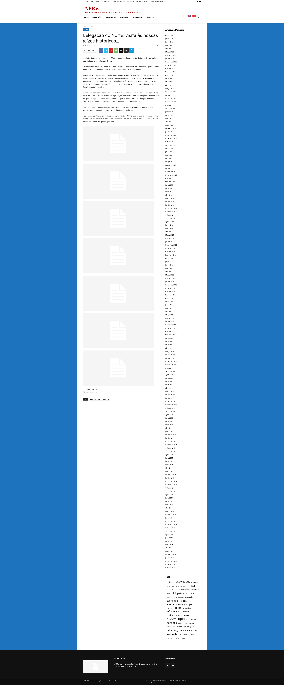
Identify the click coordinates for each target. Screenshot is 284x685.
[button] (198, 17)
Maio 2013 (169, 544)
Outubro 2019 (170, 291)
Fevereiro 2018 (170, 355)
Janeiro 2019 (169, 321)
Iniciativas (186, 612)
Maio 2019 (169, 308)
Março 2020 (169, 275)
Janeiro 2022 (169, 205)
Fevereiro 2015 (170, 475)
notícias (171, 615)
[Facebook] (197, 1)
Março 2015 (169, 471)
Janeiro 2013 (169, 558)
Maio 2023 (169, 155)
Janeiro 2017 (169, 398)
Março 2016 (169, 431)
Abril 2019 (168, 311)
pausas (193, 619)
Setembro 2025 (170, 72)
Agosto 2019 (170, 298)
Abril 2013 (168, 548)
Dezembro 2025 (171, 62)
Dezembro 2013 (171, 521)
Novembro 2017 (171, 365)
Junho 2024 (169, 115)
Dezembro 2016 (171, 401)
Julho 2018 (169, 338)
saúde (169, 630)
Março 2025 (169, 88)
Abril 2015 (168, 468)
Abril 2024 (168, 122)
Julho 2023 (169, 148)
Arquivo (86, 29)
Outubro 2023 (170, 142)
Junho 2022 (169, 188)
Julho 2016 (169, 418)
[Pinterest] (111, 50)
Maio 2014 (169, 504)
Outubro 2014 (170, 488)
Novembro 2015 (171, 445)
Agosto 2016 (170, 415)
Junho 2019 (169, 305)
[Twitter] (106, 50)
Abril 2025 (168, 85)
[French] (191, 16)
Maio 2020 (169, 268)
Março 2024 (169, 125)
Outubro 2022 (170, 178)
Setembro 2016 (170, 411)
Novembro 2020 (171, 248)
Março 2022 (169, 198)
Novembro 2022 (171, 175)
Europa (188, 604)
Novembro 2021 (171, 212)
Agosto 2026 (170, 35)
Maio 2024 (169, 118)
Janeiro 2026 (169, 58)
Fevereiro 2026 (170, 55)
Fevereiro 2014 (170, 514)
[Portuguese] (194, 16)
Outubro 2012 (170, 568)
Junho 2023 (169, 152)
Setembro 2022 (170, 182)
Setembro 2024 (170, 108)
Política (180, 623)
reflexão (169, 627)
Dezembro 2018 (171, 325)
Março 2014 (169, 511)
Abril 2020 (168, 271)
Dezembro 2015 (171, 441)
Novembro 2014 (171, 485)
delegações (105, 399)
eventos (169, 608)
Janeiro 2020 (169, 281)
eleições (183, 601)
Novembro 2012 (171, 564)
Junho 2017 (169, 381)
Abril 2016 (168, 428)
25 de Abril (170, 582)
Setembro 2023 (170, 145)
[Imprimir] (126, 50)
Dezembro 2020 (171, 245)
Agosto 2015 (170, 455)
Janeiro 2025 (169, 95)
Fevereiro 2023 (170, 165)
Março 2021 (169, 235)
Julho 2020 (169, 262)
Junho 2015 (169, 461)
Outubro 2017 (170, 368)
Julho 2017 (169, 378)
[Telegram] (131, 50)
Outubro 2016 (170, 408)
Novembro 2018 (171, 328)
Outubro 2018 (170, 331)
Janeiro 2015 (169, 478)
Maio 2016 (169, 425)
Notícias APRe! (182, 615)
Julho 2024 (169, 112)
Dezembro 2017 (171, 361)
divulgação (189, 597)
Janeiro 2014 (169, 518)
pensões (172, 623)
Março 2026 (169, 52)
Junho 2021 (169, 225)
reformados (178, 626)
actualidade (194, 582)
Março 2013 (169, 551)
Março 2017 (169, 391)
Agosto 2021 (170, 222)
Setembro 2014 (170, 491)
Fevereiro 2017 (170, 395)
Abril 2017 (168, 388)
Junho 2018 (169, 341)
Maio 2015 (169, 465)
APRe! (91, 399)
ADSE (168, 586)
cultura (97, 399)
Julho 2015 (169, 458)
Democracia (189, 593)
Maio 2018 (169, 345)
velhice (183, 638)
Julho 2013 (169, 538)
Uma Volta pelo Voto (173, 638)
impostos (187, 608)
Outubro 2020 (170, 252)
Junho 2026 (169, 42)
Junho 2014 (169, 501)
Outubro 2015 (170, 448)
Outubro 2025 (170, 68)
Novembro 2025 (171, 65)
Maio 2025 (169, 82)
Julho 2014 (169, 498)
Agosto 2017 (170, 375)
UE (192, 634)
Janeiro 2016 (169, 438)
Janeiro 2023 (169, 168)
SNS (196, 630)
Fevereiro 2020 (170, 278)
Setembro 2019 (170, 295)
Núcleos (172, 619)
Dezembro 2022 (171, 172)
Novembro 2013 (171, 524)
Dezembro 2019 (171, 285)
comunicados (184, 590)
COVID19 (195, 590)
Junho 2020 (169, 265)
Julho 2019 (169, 301)
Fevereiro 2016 (170, 435)
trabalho (186, 635)
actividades (183, 581)
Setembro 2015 (170, 451)
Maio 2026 (169, 45)
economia (172, 600)
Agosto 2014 (170, 495)
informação (173, 611)
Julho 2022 (169, 185)
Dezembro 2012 (171, 561)
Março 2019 (169, 315)
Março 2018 (169, 351)
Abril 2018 (168, 348)
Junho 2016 (169, 421)
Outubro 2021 (170, 215)
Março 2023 (169, 162)
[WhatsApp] (116, 50)
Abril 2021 (168, 232)
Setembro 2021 (170, 218)
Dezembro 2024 (171, 98)
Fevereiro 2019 (170, 318)
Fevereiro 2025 (170, 92)
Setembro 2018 (170, 335)
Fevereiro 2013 (170, 554)
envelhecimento (175, 604)
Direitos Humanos (178, 597)
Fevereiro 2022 (170, 202)
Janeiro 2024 (169, 132)
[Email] (121, 50)
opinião (183, 619)
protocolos (189, 623)
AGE (173, 586)
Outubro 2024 (170, 105)
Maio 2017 (169, 385)
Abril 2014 (168, 508)
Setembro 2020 (170, 255)
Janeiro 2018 (169, 358)
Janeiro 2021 (169, 242)
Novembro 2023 (171, 138)
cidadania (174, 590)
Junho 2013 (169, 541)
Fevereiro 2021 (170, 238)
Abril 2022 (168, 195)
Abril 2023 (168, 158)
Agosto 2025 (170, 75)
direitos (169, 597)
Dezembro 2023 (171, 135)
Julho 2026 (169, 39)
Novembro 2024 (171, 102)
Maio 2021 (169, 228)
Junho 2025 (169, 78)
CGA (168, 590)
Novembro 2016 (171, 405)
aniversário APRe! (181, 586)
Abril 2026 (168, 48)
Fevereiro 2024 (170, 128)
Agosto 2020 (170, 258)
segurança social (183, 630)
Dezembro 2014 (171, 481)
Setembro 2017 (170, 371)
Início (84, 26)
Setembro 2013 (170, 531)
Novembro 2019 (171, 288)
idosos (177, 608)
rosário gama (189, 627)
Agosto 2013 (170, 534)
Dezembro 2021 (171, 208)
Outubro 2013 (170, 528)
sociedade (174, 634)
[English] (188, 16)
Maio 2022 (169, 192)
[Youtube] (200, 1)
